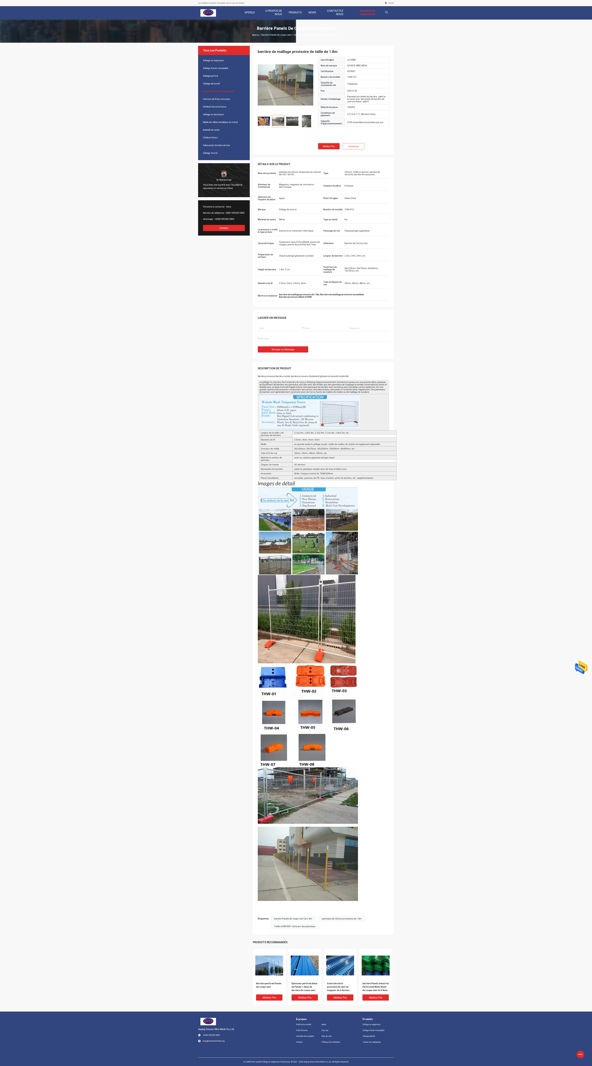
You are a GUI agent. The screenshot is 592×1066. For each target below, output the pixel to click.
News (324, 1024)
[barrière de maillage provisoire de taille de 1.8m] (269, 965)
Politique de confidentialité (332, 1042)
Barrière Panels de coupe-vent (277, 35)
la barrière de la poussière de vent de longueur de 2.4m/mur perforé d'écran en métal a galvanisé (339, 987)
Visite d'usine (301, 1030)
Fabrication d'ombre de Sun (216, 145)
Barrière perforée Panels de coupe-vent (269, 985)
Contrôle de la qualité (305, 1036)
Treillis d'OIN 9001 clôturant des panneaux (294, 926)
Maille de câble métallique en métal (220, 122)
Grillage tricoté (210, 153)
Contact (224, 228)
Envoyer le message (283, 349)
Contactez (353, 146)
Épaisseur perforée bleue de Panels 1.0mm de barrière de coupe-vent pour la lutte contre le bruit (304, 987)
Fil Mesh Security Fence (214, 107)
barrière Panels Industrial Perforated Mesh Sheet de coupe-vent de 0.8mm (375, 986)
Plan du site (326, 1036)
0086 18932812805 (235, 213)
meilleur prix (329, 146)
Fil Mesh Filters (210, 137)
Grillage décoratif (211, 83)
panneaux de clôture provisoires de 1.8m (342, 918)
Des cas (325, 1030)
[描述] (386, 12)
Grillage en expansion (213, 60)
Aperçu (255, 35)
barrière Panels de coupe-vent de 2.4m (293, 918)
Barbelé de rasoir (211, 130)
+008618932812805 (224, 219)
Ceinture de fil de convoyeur (216, 99)
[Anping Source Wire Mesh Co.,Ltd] (208, 13)
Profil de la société (303, 1024)
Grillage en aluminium (213, 114)
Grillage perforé (210, 76)
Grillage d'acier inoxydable (215, 68)
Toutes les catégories (372, 1042)
